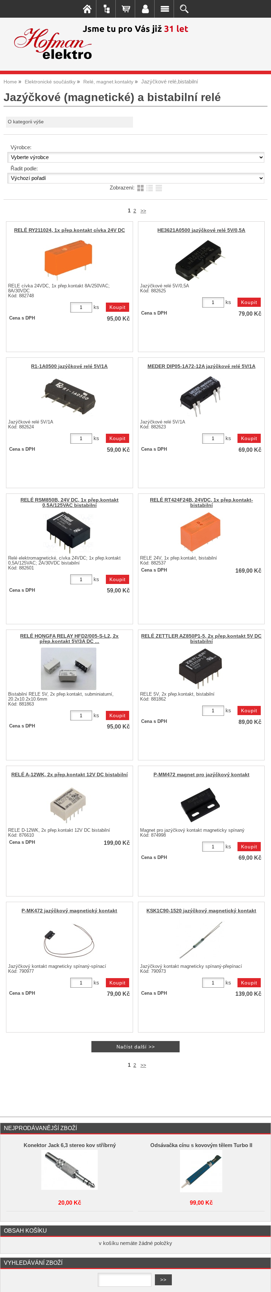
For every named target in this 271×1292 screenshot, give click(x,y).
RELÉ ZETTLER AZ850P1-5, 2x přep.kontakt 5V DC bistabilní (201, 638)
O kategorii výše (26, 121)
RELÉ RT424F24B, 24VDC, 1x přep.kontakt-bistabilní (201, 502)
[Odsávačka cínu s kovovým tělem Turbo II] (201, 1171)
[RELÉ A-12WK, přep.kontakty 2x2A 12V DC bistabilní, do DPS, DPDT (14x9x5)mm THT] (68, 805)
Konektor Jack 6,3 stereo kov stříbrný (70, 1145)
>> (143, 211)
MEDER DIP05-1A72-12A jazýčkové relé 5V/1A (201, 366)
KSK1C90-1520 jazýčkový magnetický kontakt (201, 910)
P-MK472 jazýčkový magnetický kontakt (69, 910)
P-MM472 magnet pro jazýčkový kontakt (201, 774)
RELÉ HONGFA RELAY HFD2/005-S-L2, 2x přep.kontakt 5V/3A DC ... (69, 638)
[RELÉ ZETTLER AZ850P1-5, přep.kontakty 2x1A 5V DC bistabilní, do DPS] (200, 669)
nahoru (260, 1281)
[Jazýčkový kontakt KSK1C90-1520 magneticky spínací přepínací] (200, 941)
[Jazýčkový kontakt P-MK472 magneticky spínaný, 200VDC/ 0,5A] (68, 941)
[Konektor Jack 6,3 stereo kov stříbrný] (69, 1171)
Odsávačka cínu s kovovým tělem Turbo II (201, 1145)
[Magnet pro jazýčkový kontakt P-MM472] (200, 805)
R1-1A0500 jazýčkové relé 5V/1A (69, 366)
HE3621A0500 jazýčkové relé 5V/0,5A (201, 230)
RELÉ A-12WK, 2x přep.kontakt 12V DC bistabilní (69, 774)
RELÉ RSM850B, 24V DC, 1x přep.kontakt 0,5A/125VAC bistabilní (69, 502)
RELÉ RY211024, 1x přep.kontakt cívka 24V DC (69, 230)
